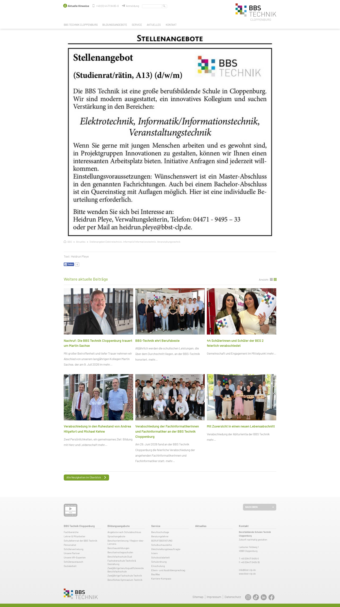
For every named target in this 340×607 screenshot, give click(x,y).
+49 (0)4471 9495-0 (250, 558)
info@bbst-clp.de (247, 570)
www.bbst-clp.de (247, 573)
